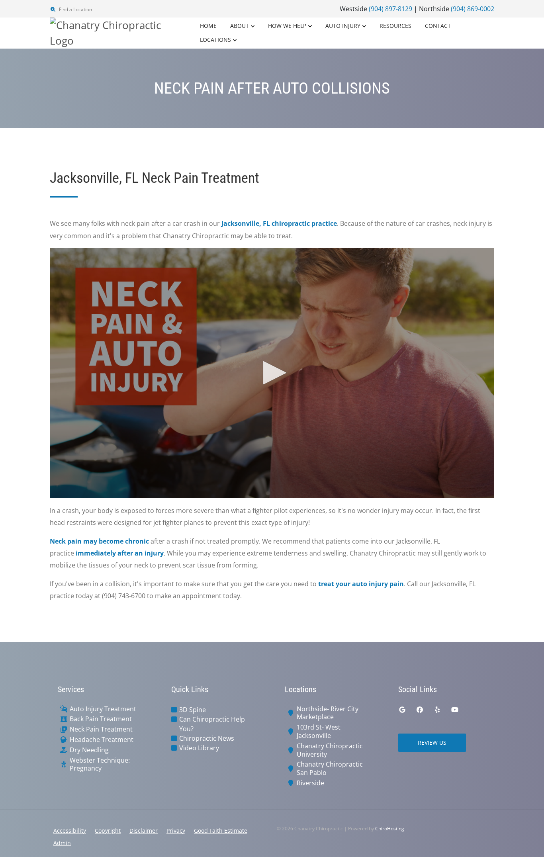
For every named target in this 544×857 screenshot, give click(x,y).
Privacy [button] (175, 830)
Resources (395, 25)
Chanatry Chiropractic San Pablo (330, 768)
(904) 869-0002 (472, 8)
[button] (272, 372)
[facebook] (420, 709)
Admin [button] (62, 843)
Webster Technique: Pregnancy (100, 764)
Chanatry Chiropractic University (330, 750)
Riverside (310, 783)
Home (208, 25)
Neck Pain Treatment (101, 729)
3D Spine (192, 709)
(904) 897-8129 (390, 8)
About (239, 25)
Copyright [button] (108, 830)
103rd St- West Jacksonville (318, 731)
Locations (215, 39)
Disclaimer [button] (143, 830)
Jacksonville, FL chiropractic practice (279, 223)
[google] (402, 709)
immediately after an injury (120, 553)
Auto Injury (342, 25)
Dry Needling (89, 750)
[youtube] (455, 709)
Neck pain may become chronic (99, 541)
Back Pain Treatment (101, 719)
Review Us (432, 742)
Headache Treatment (101, 740)
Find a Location (75, 9)
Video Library (199, 748)
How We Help (287, 25)
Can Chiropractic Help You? (212, 724)
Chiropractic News (206, 738)
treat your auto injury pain (361, 583)
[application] (272, 373)
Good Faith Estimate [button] (220, 830)
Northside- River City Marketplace (327, 713)
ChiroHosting (389, 828)
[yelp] (437, 709)
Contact (438, 25)
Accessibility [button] (69, 830)
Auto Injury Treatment (103, 709)
